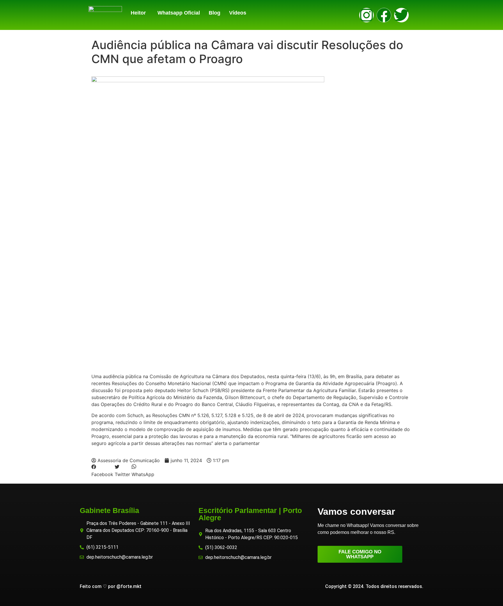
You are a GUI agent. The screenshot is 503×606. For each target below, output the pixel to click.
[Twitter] (401, 15)
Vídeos (237, 13)
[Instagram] (366, 15)
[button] (139, 13)
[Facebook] (384, 15)
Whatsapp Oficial (178, 13)
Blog (214, 13)
